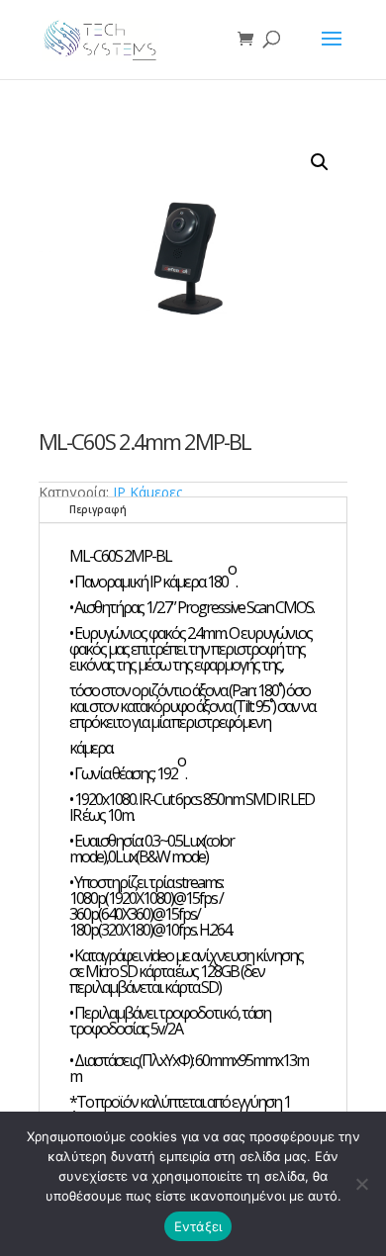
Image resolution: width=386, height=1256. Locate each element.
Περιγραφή (98, 509)
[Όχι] (361, 1184)
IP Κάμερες (147, 492)
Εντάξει (198, 1226)
